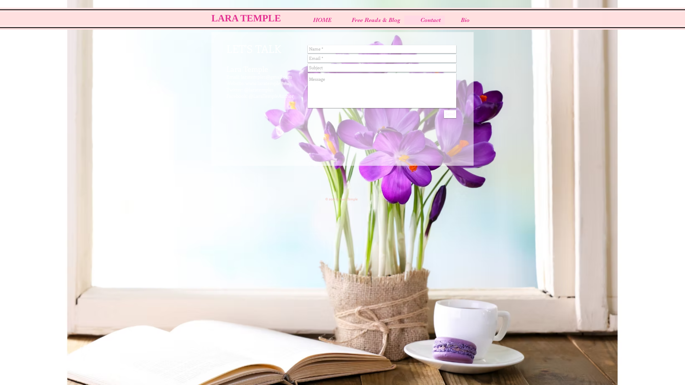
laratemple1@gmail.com (266, 77)
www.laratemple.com (268, 83)
